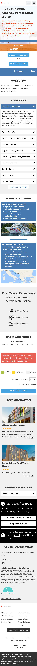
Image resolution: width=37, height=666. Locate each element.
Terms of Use (26, 638)
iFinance (20, 647)
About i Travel (9, 638)
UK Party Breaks (24, 613)
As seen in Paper (7, 619)
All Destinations (6, 613)
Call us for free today (18, 55)
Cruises (21, 625)
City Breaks (22, 616)
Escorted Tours (23, 619)
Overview (18, 71)
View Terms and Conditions (11, 599)
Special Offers (6, 622)
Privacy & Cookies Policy (18, 640)
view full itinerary (18, 187)
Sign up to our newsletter (18, 630)
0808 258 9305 (24, 518)
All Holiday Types (7, 616)
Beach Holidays (24, 622)
